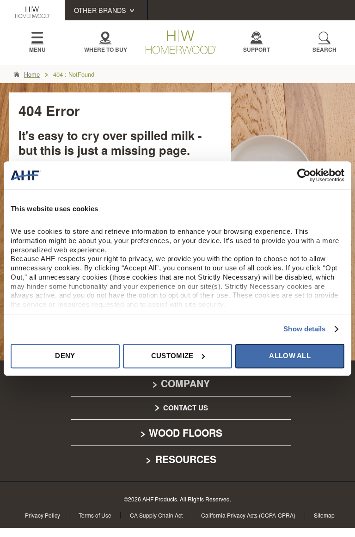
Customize (172, 356)
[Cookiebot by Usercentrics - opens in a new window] (303, 175)
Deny (65, 356)
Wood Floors (185, 432)
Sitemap (324, 515)
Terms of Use (95, 515)
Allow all (290, 356)
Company (185, 383)
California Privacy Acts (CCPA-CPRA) (248, 515)
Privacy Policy (42, 515)
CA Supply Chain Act (156, 515)
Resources (184, 459)
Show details (304, 329)
